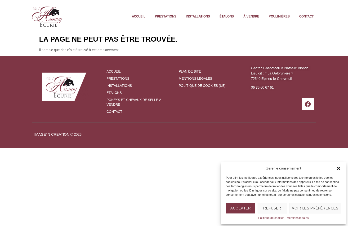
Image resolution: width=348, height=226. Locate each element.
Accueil (138, 16)
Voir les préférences (315, 208)
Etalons (114, 93)
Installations (198, 16)
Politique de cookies (271, 218)
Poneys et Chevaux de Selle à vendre (134, 102)
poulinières (279, 16)
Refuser (272, 208)
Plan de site (190, 71)
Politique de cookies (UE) (202, 85)
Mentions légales (298, 218)
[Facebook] (308, 104)
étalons (226, 16)
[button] (338, 168)
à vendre (251, 16)
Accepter (240, 208)
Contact (306, 16)
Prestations (165, 16)
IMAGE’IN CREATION (51, 134)
